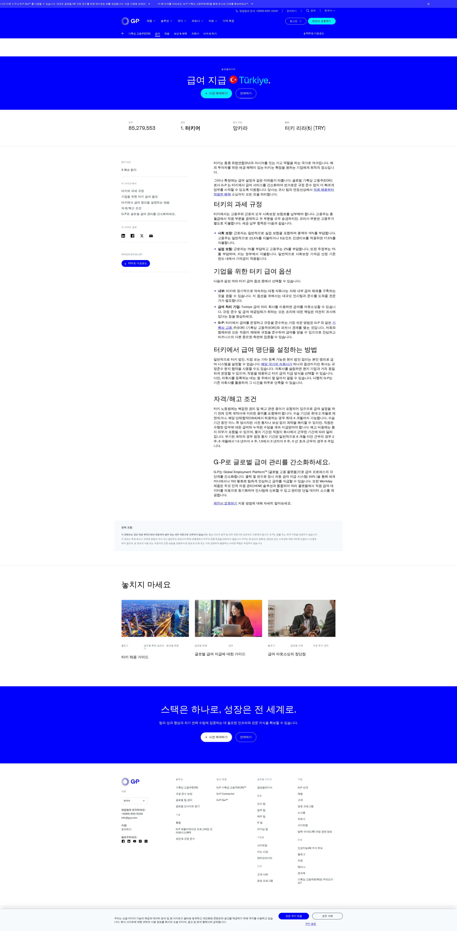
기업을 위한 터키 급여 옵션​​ (139, 196)
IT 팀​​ (260, 822)
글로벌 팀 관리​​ (184, 800)
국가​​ (180, 20)
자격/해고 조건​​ (131, 208)
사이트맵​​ (303, 825)
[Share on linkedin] (123, 236)
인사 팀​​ (261, 803)
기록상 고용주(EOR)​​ (187, 787)
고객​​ (300, 800)
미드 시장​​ (262, 851)
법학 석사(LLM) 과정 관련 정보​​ (315, 831)
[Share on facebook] (132, 236)
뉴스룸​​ (301, 812)
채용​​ (300, 793)
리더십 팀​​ (262, 829)
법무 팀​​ (261, 810)
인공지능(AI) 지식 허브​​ (310, 848)
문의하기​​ (126, 829)
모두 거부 (327, 915)
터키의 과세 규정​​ (132, 191)
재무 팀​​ (261, 816)
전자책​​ (301, 873)
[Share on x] (142, 236)
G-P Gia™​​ (222, 800)
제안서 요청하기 (225, 503)
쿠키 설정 (310, 923)
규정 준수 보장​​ (184, 793)
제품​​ (149, 20)
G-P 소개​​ (303, 787)
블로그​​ (301, 854)
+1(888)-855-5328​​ (132, 813)
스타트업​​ (262, 845)
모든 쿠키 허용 (294, 915)
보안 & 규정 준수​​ (185, 838)
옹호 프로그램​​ (265, 880)
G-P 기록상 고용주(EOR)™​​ (231, 787)
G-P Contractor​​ (226, 793)
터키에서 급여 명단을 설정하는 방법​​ (145, 202)
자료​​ (211, 20)
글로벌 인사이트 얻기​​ (188, 806)
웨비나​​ (301, 866)
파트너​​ (196, 20)
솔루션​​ (165, 20)
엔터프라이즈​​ (264, 858)
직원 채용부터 (324, 189)
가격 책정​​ (228, 20)
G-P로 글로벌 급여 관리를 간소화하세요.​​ (148, 214)
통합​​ (178, 822)
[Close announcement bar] (428, 4)
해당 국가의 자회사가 (276, 364)
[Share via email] (151, 236)
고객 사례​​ (262, 874)
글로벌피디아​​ (264, 787)
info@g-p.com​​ (129, 817)
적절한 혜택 (222, 194)
